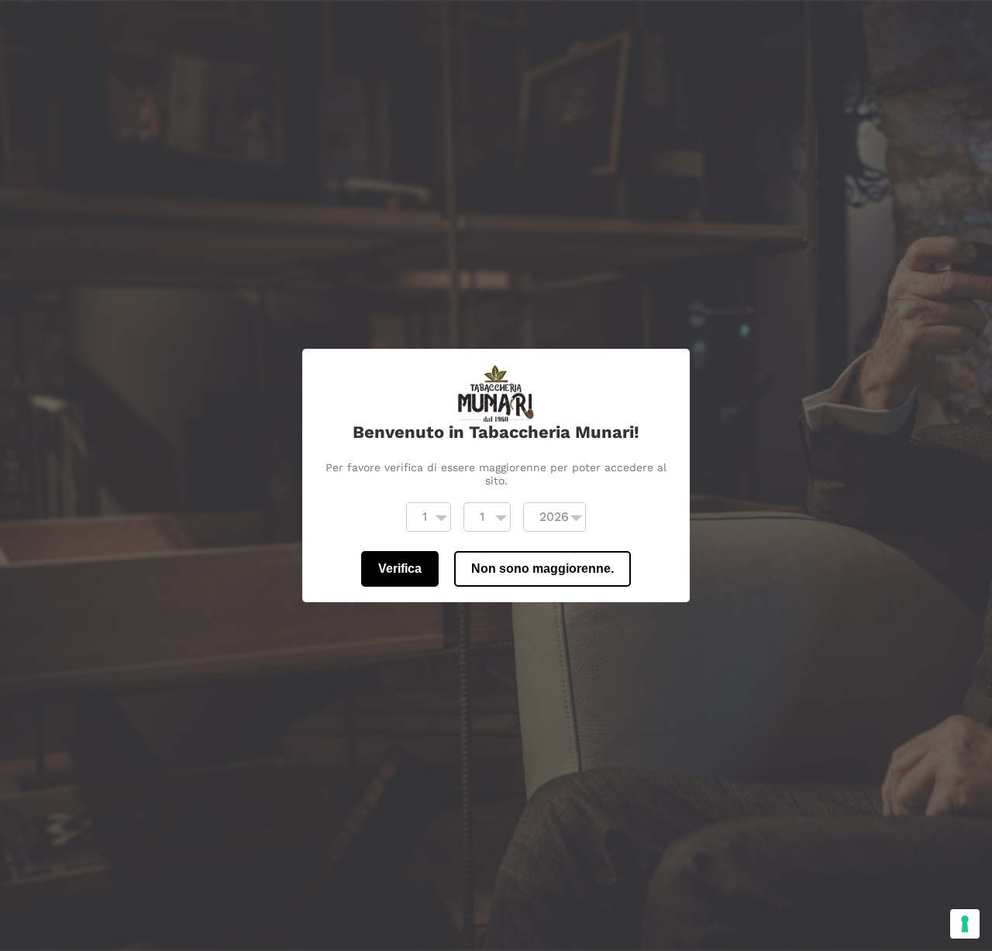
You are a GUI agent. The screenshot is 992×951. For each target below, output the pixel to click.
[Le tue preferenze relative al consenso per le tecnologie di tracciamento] (965, 924)
